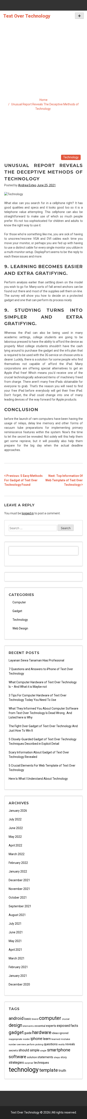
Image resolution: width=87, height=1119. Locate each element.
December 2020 (19, 984)
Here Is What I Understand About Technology (38, 778)
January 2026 (18, 810)
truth (62, 1070)
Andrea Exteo (27, 185)
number (12, 1044)
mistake (65, 1039)
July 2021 (15, 923)
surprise (28, 1063)
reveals (70, 1044)
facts (74, 1026)
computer (50, 1018)
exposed (63, 1026)
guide (28, 1033)
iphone (36, 1038)
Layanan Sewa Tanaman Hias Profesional (36, 660)
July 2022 (15, 819)
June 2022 (16, 828)
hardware (41, 1032)
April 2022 (15, 845)
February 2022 (18, 862)
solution (32, 1057)
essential (39, 1025)
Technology (71, 157)
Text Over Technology (26, 16)
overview (21, 1044)
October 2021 (18, 897)
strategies (16, 1063)
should (24, 1050)
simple (34, 1050)
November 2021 (19, 889)
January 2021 (18, 975)
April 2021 (15, 949)
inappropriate (15, 1039)
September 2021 (20, 906)
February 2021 (18, 967)
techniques (41, 1063)
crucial (65, 1018)
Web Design (20, 628)
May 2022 (15, 836)
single (43, 1050)
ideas (55, 1033)
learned (55, 1039)
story (64, 1057)
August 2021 (17, 915)
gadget (16, 1032)
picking (39, 1044)
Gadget (17, 611)
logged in (28, 513)
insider (26, 1039)
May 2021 (15, 941)
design (15, 1025)
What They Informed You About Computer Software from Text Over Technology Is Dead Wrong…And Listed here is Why (43, 713)
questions (51, 1044)
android (16, 1018)
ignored (63, 1033)
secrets (13, 1050)
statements (45, 1057)
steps (57, 1057)
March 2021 (16, 958)
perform (31, 1044)
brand (35, 1018)
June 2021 (16, 932)
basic (27, 1018)
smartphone (58, 1049)
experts (51, 1026)
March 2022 (16, 854)
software (17, 1056)
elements (28, 1025)
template (48, 1070)
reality (61, 1044)
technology (24, 1069)
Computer (19, 602)
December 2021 (19, 880)
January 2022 (18, 871)
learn (47, 1039)
